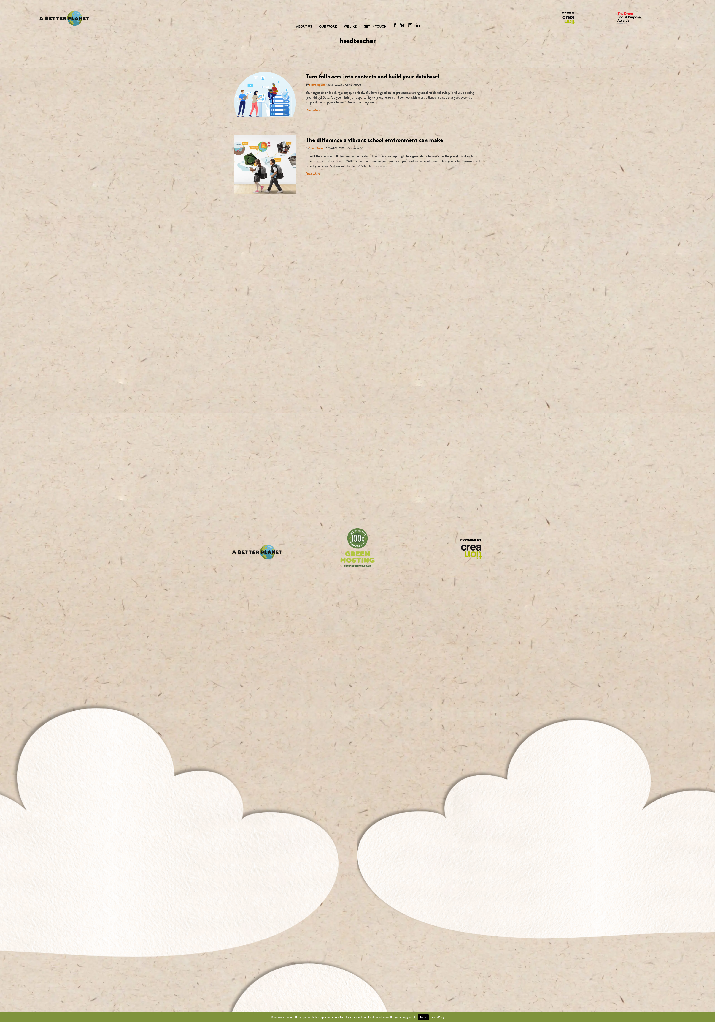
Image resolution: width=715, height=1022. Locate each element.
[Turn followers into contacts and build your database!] (265, 94)
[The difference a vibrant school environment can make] (265, 164)
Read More (313, 110)
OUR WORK (328, 26)
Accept (423, 1017)
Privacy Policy (437, 1017)
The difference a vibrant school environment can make (374, 139)
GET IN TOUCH (375, 26)
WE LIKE (350, 26)
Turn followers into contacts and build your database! (373, 76)
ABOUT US (304, 26)
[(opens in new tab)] (471, 548)
